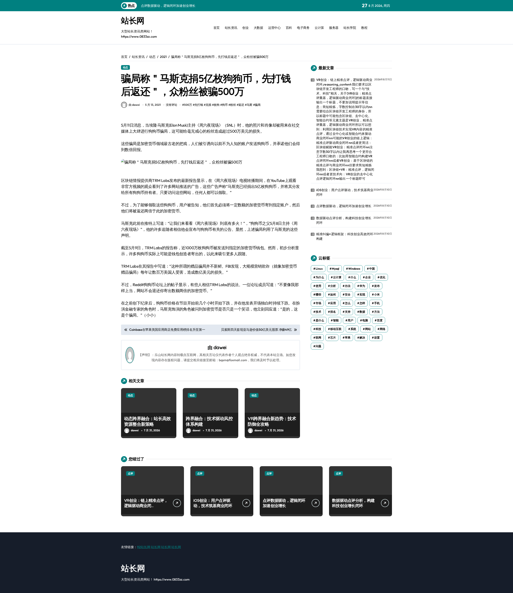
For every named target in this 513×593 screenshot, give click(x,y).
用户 (350, 320)
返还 (241, 105)
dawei (219, 347)
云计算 (319, 28)
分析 (333, 286)
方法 (377, 312)
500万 (188, 105)
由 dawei (134, 105)
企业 (368, 277)
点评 (130, 473)
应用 (333, 303)
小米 (377, 294)
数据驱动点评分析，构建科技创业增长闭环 (343, 220)
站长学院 (349, 28)
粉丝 (233, 105)
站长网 (132, 20)
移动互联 (335, 329)
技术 (318, 312)
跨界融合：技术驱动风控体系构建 (209, 421)
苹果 (347, 337)
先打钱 (199, 105)
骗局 (258, 105)
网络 (382, 329)
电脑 (365, 320)
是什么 (320, 320)
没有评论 (171, 105)
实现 (362, 294)
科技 (318, 329)
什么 (353, 277)
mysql (335, 268)
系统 (353, 329)
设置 (377, 337)
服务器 (333, 28)
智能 (336, 320)
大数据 (258, 28)
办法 (347, 286)
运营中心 (274, 28)
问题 (318, 346)
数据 (362, 312)
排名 (333, 312)
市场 (318, 303)
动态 (125, 67)
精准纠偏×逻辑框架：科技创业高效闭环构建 (344, 236)
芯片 (333, 337)
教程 (364, 28)
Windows (354, 268)
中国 (372, 268)
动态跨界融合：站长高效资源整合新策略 (147, 421)
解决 (362, 337)
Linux (319, 268)
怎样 (362, 303)
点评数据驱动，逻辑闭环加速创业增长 (343, 206)
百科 (289, 28)
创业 (245, 28)
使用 (318, 286)
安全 (347, 294)
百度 (380, 320)
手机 (377, 303)
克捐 (208, 105)
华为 (362, 286)
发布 (377, 286)
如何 (333, 294)
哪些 (318, 294)
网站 (368, 329)
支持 (347, 312)
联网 (318, 337)
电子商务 (303, 28)
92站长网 (143, 547)
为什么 (320, 277)
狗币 (225, 105)
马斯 (249, 105)
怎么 (347, 303)
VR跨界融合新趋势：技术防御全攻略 (272, 421)
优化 (382, 277)
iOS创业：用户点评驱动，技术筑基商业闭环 (345, 192)
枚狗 (216, 105)
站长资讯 (231, 28)
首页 (216, 28)
